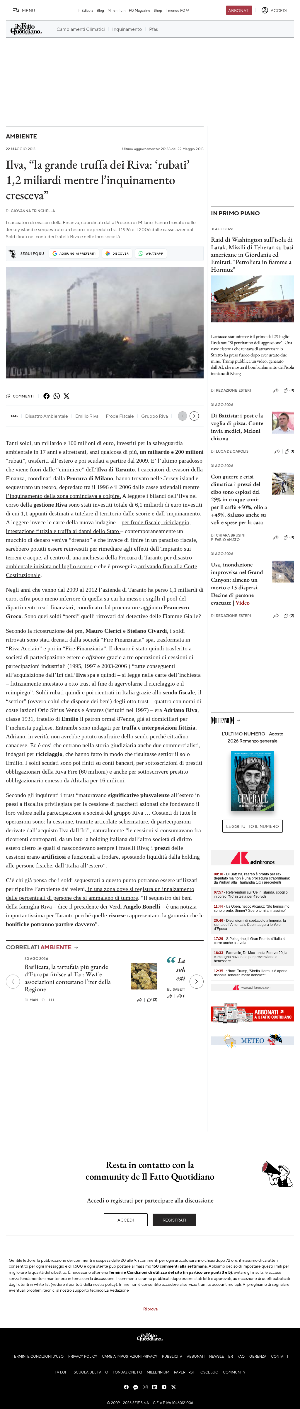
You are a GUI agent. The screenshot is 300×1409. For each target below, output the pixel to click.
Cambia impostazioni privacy (129, 1356)
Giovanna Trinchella (30, 211)
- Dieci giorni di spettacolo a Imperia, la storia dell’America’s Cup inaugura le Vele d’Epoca (250, 925)
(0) (291, 390)
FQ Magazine (139, 10)
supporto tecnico (88, 1290)
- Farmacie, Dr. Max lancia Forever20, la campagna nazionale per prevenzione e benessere (250, 957)
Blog (100, 10)
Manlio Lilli (39, 1000)
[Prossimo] (197, 982)
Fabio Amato (225, 539)
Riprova (150, 1308)
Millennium (116, 10)
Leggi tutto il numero (252, 826)
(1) (292, 451)
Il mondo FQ (175, 10)
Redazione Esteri (231, 390)
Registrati (174, 1219)
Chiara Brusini (228, 535)
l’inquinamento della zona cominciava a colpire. (63, 496)
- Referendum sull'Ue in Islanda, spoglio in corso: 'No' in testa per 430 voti (251, 894)
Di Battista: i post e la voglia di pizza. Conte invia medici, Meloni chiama (237, 427)
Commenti (23, 396)
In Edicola (85, 10)
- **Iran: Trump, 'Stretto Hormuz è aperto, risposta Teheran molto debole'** (251, 973)
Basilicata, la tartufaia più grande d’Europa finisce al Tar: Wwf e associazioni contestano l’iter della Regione (68, 978)
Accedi (125, 1219)
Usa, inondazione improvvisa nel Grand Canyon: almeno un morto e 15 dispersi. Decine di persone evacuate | (237, 583)
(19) (186, 996)
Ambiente (21, 136)
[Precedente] (13, 982)
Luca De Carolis (230, 451)
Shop (158, 10)
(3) (155, 999)
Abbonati (239, 10)
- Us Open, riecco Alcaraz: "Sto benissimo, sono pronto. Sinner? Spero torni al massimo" (252, 908)
